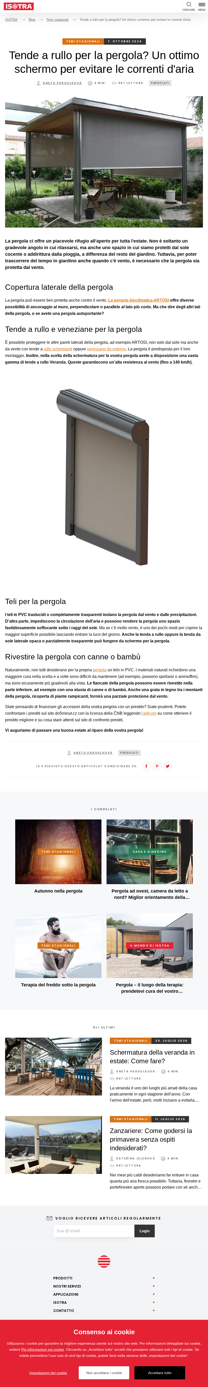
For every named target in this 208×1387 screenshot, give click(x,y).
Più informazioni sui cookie (42, 1349)
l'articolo (149, 713)
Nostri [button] (67, 1286)
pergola (100, 670)
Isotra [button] (60, 1302)
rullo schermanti (58, 349)
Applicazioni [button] (65, 1294)
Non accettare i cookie (104, 1373)
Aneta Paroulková (62, 83)
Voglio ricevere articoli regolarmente (108, 1218)
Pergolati (160, 83)
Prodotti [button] (62, 1278)
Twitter (168, 766)
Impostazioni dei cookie (48, 1373)
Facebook (146, 766)
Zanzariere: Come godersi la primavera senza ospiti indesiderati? (151, 1139)
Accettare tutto (159, 1373)
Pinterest (157, 766)
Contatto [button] (63, 1310)
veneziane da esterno (106, 349)
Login (145, 1231)
